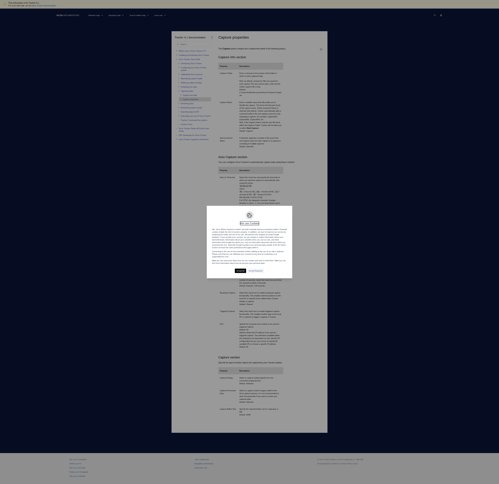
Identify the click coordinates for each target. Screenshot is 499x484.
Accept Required (255, 271)
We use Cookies (249, 223)
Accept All (240, 271)
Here (214, 260)
